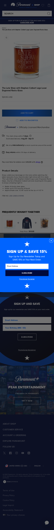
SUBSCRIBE (27, 273)
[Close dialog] (51, 240)
